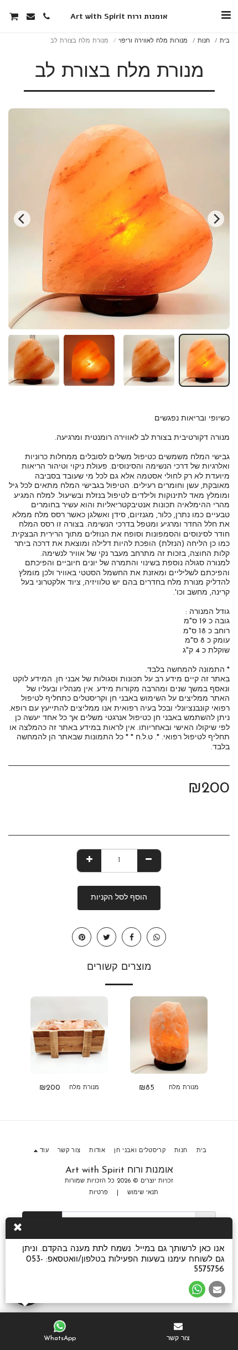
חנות (204, 41)
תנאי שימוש (142, 1193)
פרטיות (98, 1193)
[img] (169, 1035)
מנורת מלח (184, 1088)
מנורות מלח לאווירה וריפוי (153, 41)
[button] (225, 16)
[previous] (216, 219)
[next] (22, 219)
